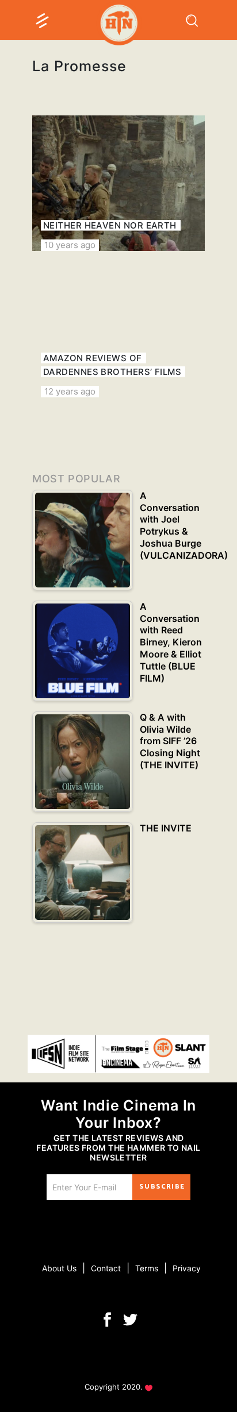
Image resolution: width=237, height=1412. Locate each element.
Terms (146, 1268)
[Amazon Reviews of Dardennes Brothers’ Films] (118, 329)
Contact (106, 1268)
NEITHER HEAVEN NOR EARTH (110, 225)
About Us (59, 1268)
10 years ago (69, 244)
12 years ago (69, 391)
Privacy (187, 1268)
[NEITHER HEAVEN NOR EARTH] (118, 183)
